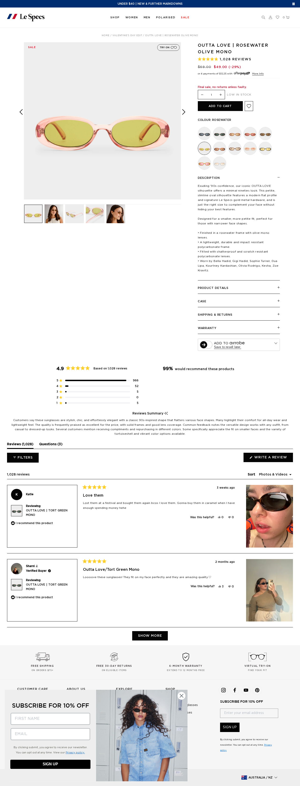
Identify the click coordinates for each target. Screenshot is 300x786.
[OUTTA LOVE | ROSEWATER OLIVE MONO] (204, 148)
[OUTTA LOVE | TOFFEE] (204, 163)
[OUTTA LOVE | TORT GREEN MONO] (219, 133)
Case (202, 301)
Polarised (165, 17)
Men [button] (147, 17)
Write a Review (273, 459)
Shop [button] (115, 17)
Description (209, 177)
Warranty (207, 328)
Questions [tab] (51, 445)
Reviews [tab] (20, 445)
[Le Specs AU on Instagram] (223, 690)
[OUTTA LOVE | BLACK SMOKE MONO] (204, 133)
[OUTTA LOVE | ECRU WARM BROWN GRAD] (250, 148)
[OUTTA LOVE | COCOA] (235, 148)
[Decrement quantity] (202, 95)
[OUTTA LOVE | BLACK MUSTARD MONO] (265, 148)
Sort (252, 474)
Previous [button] (21, 124)
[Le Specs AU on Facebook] (234, 690)
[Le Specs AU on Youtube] (246, 690)
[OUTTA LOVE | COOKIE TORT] (265, 133)
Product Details (213, 288)
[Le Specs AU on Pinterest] (257, 690)
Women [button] (131, 17)
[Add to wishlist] (249, 106)
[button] (263, 18)
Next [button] (184, 124)
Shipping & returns (215, 314)
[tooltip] (166, 413)
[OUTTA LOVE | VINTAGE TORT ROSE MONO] (250, 133)
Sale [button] (185, 17)
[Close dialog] (181, 696)
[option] (102, 120)
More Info (258, 74)
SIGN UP (230, 727)
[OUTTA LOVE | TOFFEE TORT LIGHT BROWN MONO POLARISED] (219, 148)
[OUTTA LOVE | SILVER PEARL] (219, 163)
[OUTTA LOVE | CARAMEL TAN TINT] (235, 133)
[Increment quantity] (220, 95)
